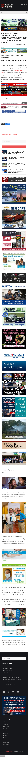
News (11, 131)
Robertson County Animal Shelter (11, 677)
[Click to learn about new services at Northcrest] (14, 52)
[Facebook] (19, 4)
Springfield (6, 742)
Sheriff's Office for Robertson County (12, 679)
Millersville (5, 733)
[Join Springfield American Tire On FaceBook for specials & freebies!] (14, 89)
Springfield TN (6, 138)
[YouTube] (18, 692)
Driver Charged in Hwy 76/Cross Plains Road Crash (16, 158)
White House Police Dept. (9, 684)
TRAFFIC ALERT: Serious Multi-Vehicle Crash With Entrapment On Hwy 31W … (17, 165)
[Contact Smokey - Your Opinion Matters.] (14, 107)
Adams (5, 722)
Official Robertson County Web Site (12, 672)
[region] (14, 179)
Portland (5, 737)
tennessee (16, 138)
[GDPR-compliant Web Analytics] (2, 756)
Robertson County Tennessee (10, 134)
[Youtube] (22, 4)
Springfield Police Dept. (9, 682)
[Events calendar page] (14, 103)
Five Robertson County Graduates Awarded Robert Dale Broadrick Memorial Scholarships (17, 171)
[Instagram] (26, 4)
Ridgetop (5, 740)
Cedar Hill (5, 724)
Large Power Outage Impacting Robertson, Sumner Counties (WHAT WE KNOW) (16, 152)
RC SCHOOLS (6, 675)
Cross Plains (6, 728)
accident (4, 131)
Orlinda (5, 735)
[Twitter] (24, 4)
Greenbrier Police (7, 668)
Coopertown (6, 726)
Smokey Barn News (9, 751)
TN (23, 138)
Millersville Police (7, 670)
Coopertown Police (7, 666)
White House (6, 744)
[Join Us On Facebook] (14, 111)
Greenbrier (6, 731)
